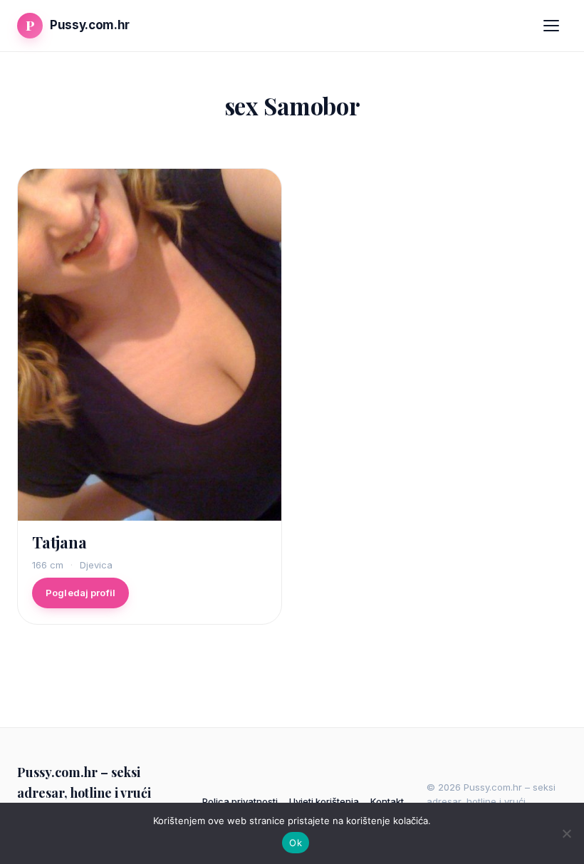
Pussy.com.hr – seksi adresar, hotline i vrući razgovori (84, 793)
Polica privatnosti (240, 801)
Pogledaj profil (80, 592)
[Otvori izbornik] (551, 25)
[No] (566, 833)
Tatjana (59, 542)
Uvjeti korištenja (324, 801)
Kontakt (387, 801)
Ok (295, 842)
